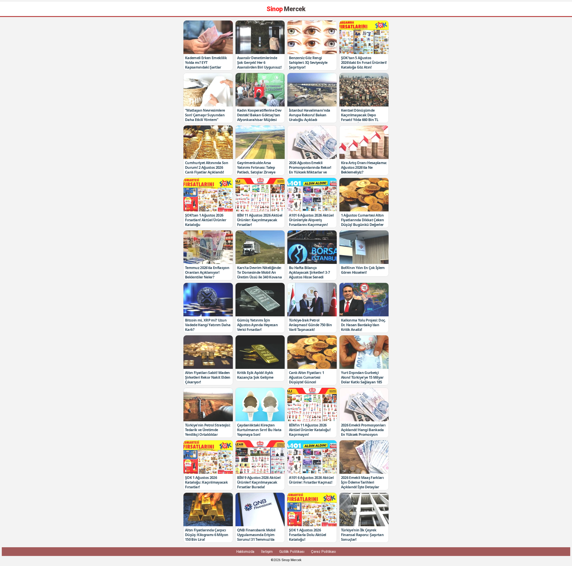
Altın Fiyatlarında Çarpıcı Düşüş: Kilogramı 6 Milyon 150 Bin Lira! (206, 535)
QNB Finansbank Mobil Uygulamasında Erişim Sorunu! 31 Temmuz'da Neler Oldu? (256, 537)
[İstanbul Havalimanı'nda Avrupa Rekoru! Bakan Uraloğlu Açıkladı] (312, 90)
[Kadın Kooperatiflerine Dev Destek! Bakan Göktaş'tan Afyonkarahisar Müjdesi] (260, 90)
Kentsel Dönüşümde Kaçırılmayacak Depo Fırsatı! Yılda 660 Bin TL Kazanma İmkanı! (360, 117)
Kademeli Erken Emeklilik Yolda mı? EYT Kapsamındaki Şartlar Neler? (206, 64)
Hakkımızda (245, 551)
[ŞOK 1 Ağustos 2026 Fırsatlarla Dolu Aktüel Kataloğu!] (312, 509)
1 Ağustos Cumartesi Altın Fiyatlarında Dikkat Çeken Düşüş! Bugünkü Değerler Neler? (362, 222)
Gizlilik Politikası (291, 551)
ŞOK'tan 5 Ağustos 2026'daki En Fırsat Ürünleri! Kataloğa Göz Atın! (364, 62)
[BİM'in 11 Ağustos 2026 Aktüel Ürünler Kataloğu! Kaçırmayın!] (312, 404)
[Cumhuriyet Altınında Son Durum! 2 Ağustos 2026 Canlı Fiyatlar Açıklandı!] (208, 142)
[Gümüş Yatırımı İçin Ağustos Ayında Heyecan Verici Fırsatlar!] (260, 299)
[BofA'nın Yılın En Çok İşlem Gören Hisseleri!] (364, 247)
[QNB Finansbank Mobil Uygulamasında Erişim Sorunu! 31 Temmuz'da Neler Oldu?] (260, 509)
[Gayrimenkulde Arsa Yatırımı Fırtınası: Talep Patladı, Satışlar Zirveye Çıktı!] (260, 142)
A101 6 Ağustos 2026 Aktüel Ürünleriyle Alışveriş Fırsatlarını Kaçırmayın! (311, 220)
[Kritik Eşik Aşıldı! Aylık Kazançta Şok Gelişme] (260, 352)
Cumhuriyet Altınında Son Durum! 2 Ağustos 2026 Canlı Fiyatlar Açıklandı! (206, 167)
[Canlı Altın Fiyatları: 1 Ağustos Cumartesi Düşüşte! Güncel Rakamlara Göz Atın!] (312, 352)
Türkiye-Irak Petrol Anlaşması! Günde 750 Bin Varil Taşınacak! (310, 325)
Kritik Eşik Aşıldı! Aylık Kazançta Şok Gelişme (255, 375)
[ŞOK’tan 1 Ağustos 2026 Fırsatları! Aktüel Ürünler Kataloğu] (208, 194)
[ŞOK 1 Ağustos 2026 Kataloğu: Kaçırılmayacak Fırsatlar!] (208, 457)
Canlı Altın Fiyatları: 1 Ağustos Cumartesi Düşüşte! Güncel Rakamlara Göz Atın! (306, 379)
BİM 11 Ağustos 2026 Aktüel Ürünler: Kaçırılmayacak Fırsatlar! (259, 220)
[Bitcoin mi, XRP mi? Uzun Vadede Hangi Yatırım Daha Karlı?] (208, 299)
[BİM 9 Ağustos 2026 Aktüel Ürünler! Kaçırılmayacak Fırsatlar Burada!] (260, 457)
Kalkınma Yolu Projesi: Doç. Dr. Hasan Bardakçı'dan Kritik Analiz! (363, 325)
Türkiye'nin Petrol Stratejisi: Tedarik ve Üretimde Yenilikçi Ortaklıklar (207, 430)
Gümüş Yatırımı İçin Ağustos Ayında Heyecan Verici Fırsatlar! (257, 325)
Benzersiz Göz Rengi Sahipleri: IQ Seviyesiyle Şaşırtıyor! (308, 62)
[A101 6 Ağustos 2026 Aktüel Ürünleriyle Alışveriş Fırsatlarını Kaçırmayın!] (312, 194)
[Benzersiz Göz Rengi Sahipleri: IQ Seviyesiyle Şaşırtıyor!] (312, 37)
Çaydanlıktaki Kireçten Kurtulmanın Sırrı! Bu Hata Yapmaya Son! (259, 430)
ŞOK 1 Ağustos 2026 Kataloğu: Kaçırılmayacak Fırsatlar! (206, 482)
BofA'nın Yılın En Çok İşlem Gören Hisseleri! (363, 270)
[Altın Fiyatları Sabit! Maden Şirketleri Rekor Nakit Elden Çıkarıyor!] (208, 352)
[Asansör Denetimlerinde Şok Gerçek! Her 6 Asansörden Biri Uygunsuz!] (260, 37)
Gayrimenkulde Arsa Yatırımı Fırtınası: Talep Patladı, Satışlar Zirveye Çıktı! (256, 169)
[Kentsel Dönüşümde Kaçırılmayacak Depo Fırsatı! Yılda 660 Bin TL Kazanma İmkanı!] (364, 90)
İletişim (267, 551)
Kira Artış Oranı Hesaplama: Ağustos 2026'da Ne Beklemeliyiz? (364, 167)
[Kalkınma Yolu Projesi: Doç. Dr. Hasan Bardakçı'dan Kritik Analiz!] (364, 299)
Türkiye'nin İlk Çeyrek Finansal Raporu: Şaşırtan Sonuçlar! (362, 535)
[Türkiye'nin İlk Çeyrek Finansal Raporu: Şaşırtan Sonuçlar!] (364, 509)
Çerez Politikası (323, 551)
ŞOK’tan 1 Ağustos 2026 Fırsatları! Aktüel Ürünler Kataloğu (205, 220)
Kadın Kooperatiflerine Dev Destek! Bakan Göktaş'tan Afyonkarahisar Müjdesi (259, 115)
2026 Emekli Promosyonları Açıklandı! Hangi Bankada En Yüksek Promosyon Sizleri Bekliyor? (363, 432)
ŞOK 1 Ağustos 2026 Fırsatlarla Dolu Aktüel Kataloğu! (307, 535)
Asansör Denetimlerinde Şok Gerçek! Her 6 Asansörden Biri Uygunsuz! (259, 62)
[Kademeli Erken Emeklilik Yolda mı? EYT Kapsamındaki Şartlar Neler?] (208, 37)
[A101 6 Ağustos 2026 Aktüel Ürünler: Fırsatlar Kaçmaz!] (312, 457)
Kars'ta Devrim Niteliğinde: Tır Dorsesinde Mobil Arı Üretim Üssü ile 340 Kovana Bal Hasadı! (259, 274)
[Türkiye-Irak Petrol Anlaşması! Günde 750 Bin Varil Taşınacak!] (312, 299)
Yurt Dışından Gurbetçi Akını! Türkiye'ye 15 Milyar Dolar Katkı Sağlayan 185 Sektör (362, 379)
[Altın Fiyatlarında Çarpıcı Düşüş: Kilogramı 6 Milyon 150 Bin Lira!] (208, 509)
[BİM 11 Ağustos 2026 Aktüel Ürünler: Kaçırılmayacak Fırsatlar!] (260, 194)
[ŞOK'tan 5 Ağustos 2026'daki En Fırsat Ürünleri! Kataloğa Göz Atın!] (364, 37)
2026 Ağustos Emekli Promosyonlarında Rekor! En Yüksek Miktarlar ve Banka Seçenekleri (310, 169)
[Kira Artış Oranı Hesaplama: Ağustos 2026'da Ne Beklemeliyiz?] (364, 142)
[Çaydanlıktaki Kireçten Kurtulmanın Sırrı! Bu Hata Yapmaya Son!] (260, 404)
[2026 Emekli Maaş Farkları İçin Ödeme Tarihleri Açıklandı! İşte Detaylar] (364, 457)
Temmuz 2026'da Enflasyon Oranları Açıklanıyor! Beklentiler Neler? (207, 272)
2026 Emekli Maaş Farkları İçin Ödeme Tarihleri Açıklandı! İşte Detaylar (362, 482)
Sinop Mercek (291, 560)
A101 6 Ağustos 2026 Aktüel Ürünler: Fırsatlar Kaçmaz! (311, 480)
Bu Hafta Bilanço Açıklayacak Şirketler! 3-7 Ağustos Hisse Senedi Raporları (309, 274)
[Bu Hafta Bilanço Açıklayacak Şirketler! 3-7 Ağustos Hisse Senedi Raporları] (312, 247)
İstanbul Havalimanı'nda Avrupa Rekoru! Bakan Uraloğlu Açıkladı (309, 115)
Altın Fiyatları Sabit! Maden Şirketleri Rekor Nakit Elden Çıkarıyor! (207, 377)
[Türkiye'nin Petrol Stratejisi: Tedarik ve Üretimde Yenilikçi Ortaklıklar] (208, 404)
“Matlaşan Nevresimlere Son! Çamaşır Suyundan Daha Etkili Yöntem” (205, 115)
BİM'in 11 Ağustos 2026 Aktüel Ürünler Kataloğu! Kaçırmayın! (309, 430)
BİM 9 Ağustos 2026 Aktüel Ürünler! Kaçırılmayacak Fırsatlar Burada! (259, 482)
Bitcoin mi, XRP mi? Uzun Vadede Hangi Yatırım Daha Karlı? (208, 325)
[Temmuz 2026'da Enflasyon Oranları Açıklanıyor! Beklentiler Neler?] (208, 247)
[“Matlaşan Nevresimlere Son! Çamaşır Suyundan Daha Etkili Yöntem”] (208, 90)
